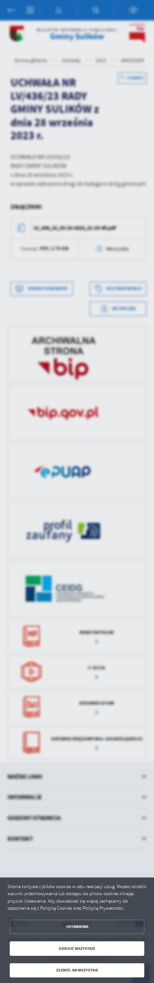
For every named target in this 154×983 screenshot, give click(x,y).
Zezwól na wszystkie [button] (77, 970)
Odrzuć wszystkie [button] (77, 948)
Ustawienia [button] (77, 926)
